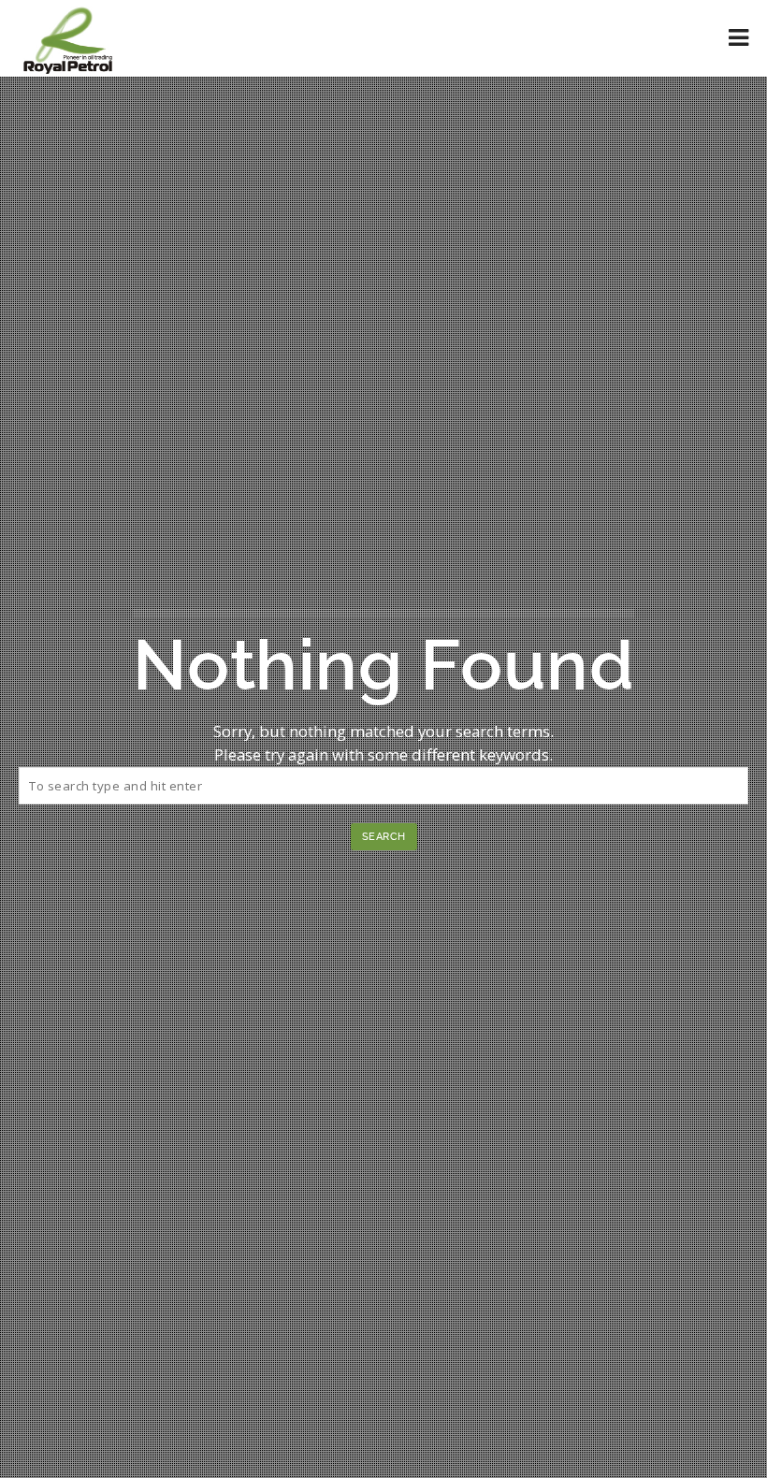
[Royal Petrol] (68, 37)
